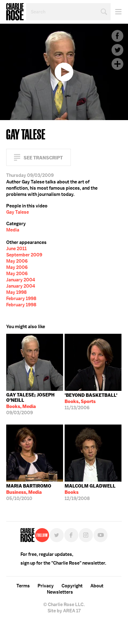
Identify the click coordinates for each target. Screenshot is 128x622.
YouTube (100, 535)
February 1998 (21, 298)
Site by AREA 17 (64, 611)
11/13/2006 (91, 401)
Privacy (46, 586)
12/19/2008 (90, 492)
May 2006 (17, 261)
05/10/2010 (28, 492)
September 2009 (24, 255)
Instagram (86, 535)
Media (12, 230)
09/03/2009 (30, 404)
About (96, 586)
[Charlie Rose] (27, 535)
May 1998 (16, 292)
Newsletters (60, 592)
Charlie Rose (15, 12)
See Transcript (43, 158)
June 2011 (16, 248)
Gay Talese (17, 212)
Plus (117, 64)
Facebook (117, 36)
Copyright (72, 586)
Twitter (117, 50)
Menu (116, 11)
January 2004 (20, 280)
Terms (23, 586)
